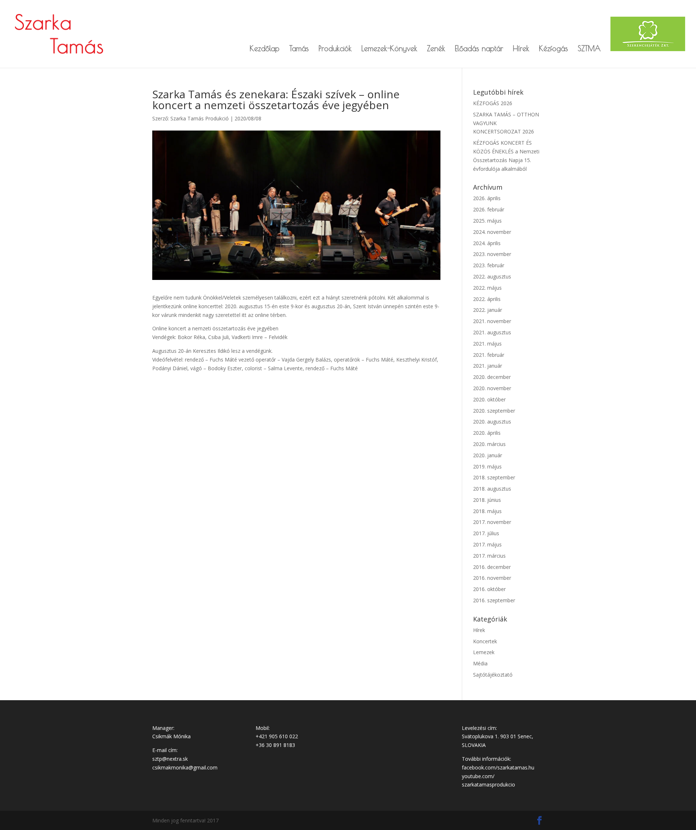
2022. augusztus (492, 276)
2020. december (492, 376)
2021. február (488, 354)
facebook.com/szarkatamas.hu (498, 767)
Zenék (436, 49)
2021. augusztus (492, 332)
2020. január (487, 455)
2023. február (488, 265)
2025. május (487, 220)
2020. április (487, 432)
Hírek (521, 49)
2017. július (486, 533)
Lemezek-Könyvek (389, 49)
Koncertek (485, 641)
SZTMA (589, 49)
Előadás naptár (479, 49)
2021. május (487, 343)
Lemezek (483, 652)
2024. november (492, 231)
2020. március (489, 444)
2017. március (489, 555)
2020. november (492, 388)
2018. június (487, 499)
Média (480, 663)
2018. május (487, 511)
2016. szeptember (494, 600)
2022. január (487, 309)
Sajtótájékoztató (493, 674)
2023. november (492, 254)
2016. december (492, 566)
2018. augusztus (492, 488)
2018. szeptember (494, 477)
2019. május (487, 466)
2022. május (487, 287)
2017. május (487, 544)
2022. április (487, 299)
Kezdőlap (264, 49)
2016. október (489, 589)
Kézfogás (553, 49)
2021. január (487, 365)
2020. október (489, 399)
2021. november (492, 321)
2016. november (492, 577)
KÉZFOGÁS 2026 (492, 103)
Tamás (299, 49)
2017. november (492, 522)
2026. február (488, 209)
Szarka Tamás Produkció (199, 118)
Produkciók (335, 49)
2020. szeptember (494, 410)
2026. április (487, 198)
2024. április (487, 243)
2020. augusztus (492, 421)
